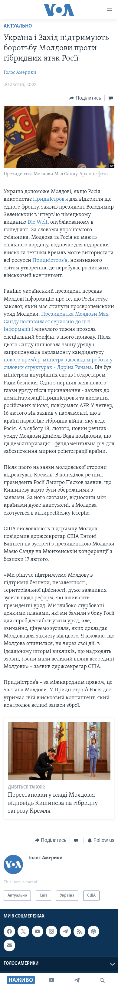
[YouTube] (51, 980)
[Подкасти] (93, 931)
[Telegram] (76, 980)
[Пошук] (102, 980)
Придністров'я (50, 199)
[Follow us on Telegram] (65, 931)
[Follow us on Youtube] (37, 931)
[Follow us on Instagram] (51, 931)
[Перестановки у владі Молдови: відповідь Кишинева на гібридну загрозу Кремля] (59, 751)
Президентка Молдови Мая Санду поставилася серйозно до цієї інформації (56, 322)
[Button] (85, 98)
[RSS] (79, 931)
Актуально (18, 26)
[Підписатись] (9, 945)
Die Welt (38, 222)
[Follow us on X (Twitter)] (23, 931)
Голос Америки (20, 72)
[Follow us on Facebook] (9, 931)
